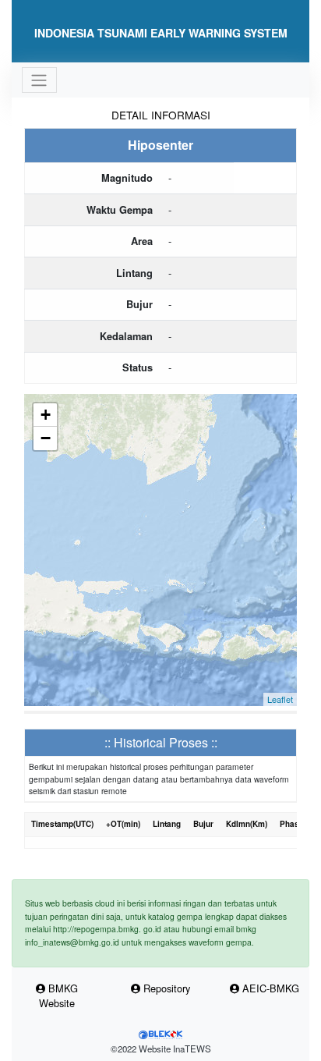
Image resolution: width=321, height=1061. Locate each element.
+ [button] (46, 414)
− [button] (46, 438)
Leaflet (280, 699)
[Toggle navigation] (39, 79)
